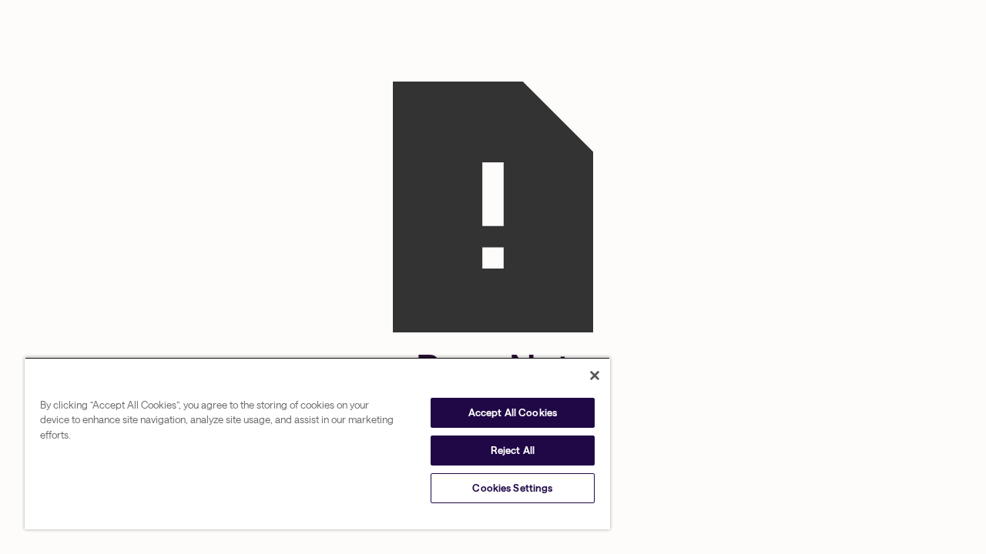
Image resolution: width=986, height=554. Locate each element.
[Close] (594, 375)
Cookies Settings (512, 488)
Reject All (513, 450)
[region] (317, 443)
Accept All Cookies (512, 412)
